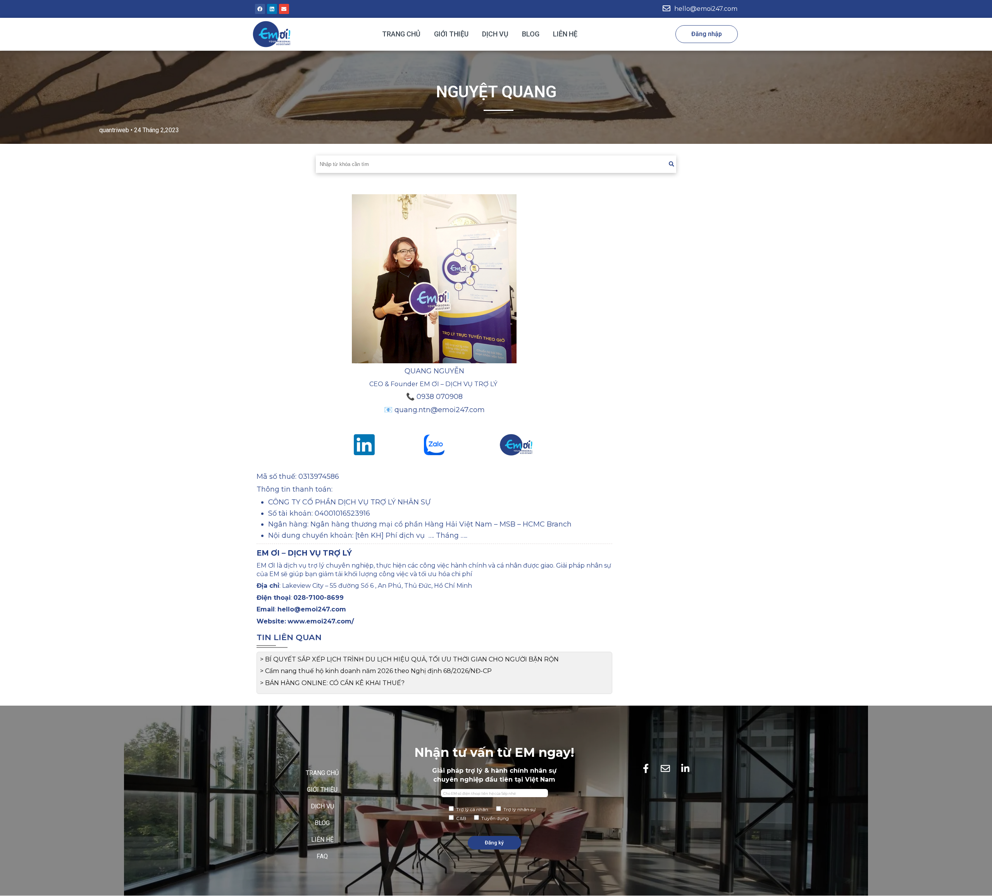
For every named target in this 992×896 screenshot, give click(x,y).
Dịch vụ (495, 34)
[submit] (671, 164)
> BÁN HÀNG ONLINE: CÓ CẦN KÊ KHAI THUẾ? (332, 683)
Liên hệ (565, 34)
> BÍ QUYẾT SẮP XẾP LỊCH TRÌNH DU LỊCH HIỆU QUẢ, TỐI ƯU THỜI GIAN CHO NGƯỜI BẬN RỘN (409, 659)
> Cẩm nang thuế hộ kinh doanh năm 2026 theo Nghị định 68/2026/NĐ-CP (376, 671)
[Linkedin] (272, 9)
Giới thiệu (451, 34)
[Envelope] (284, 9)
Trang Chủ (401, 34)
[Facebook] (260, 9)
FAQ (322, 856)
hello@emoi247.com (705, 8)
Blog (530, 34)
